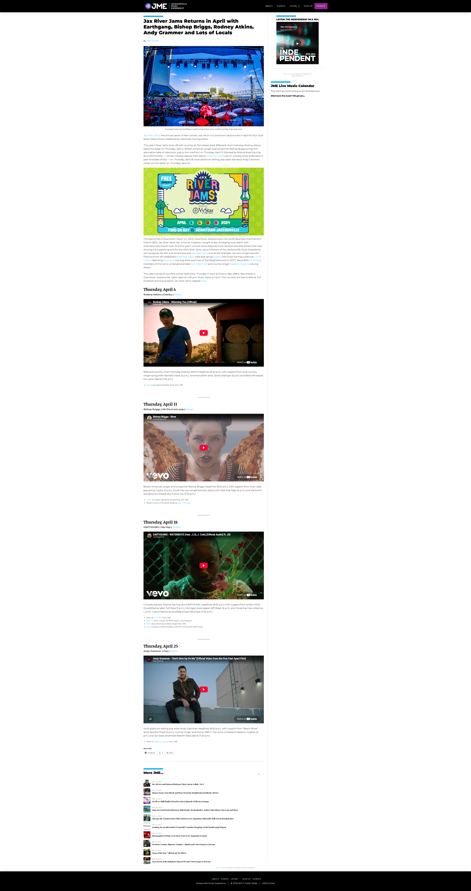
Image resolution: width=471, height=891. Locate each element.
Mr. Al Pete (255, 260)
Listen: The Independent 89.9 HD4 (297, 20)
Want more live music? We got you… (288, 96)
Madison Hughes (239, 264)
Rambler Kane (200, 253)
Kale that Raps (185, 256)
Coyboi (217, 256)
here (203, 280)
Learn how (287, 74)
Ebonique (168, 260)
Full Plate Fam (199, 264)
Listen (149, 500)
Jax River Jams (152, 135)
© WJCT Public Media (244, 883)
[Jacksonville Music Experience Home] (156, 6)
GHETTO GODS (215, 156)
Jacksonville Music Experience (211, 883)
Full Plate (158, 618)
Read (148, 385)
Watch (149, 621)
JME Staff (152, 41)
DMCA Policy (268, 883)
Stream (178, 294)
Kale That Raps (184, 503)
